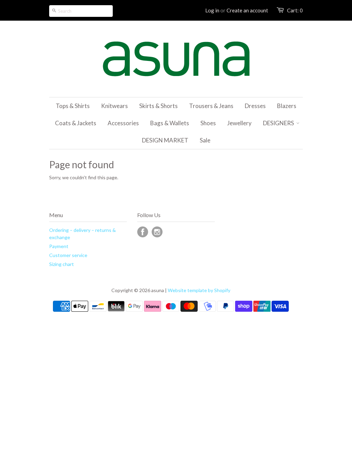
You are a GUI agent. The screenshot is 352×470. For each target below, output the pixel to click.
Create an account (247, 10)
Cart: (295, 10)
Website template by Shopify (199, 290)
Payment (58, 246)
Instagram (157, 231)
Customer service (68, 255)
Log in (212, 10)
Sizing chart (61, 264)
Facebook (142, 231)
